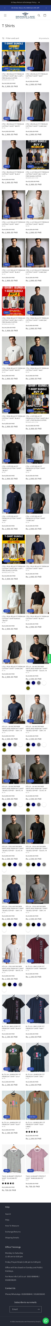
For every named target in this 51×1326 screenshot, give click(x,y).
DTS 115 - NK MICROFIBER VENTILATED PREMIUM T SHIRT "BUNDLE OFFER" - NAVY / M (13, 728)
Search (8, 1214)
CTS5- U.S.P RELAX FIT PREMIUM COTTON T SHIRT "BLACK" (13, 271)
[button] (5, 15)
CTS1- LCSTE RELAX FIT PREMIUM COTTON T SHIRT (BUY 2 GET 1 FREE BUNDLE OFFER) (37, 418)
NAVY (33, 683)
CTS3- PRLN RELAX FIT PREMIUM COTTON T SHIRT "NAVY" (37, 567)
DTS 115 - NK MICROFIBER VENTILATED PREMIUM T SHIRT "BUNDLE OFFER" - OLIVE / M (36, 788)
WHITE (44, 683)
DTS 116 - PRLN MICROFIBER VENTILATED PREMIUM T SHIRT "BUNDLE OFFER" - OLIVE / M (13, 849)
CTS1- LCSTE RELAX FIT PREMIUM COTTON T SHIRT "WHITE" (35, 468)
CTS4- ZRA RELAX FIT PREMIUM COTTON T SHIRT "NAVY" (37, 75)
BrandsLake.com (21, 1321)
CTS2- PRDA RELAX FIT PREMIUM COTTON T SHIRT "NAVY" (37, 369)
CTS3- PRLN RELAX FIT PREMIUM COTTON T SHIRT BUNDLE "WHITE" (13, 618)
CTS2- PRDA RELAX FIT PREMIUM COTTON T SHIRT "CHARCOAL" (37, 319)
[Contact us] (46, 1321)
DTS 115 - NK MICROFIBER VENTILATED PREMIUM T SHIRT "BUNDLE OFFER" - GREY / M (36, 728)
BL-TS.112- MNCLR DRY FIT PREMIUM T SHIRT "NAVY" (35, 1027)
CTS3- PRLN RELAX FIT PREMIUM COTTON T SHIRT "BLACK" (37, 617)
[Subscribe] (38, 1309)
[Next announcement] (46, 8)
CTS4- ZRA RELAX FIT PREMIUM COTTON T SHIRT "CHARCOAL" (37, 125)
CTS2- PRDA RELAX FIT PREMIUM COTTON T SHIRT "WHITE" (13, 369)
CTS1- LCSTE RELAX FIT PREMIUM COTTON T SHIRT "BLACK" (11, 468)
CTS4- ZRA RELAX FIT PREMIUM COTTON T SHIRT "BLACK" (13, 173)
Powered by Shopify (34, 1321)
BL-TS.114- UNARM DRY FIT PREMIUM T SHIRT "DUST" (11, 1123)
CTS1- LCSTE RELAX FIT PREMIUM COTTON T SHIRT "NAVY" (11, 518)
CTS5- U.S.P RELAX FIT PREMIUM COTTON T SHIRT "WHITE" (37, 223)
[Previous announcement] (5, 8)
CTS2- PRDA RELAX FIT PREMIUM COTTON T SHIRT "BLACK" (13, 417)
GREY (38, 683)
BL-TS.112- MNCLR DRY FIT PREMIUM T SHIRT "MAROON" (36, 967)
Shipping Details (12, 1237)
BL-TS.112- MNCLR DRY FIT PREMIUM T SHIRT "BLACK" (11, 1027)
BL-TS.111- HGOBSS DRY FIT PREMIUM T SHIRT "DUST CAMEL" (35, 1124)
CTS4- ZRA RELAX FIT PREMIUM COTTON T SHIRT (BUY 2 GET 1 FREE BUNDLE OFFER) (13, 76)
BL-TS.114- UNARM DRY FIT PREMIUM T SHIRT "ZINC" (35, 1075)
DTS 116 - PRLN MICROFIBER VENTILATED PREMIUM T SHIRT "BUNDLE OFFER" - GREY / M (36, 908)
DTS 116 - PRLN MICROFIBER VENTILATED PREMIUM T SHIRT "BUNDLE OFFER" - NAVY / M (13, 908)
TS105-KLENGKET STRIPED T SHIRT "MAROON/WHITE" (36, 1177)
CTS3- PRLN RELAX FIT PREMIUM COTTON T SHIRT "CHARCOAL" (13, 668)
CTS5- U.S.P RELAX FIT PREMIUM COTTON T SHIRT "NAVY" (13, 223)
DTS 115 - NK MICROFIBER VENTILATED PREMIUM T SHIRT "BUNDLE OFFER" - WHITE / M (13, 788)
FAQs (7, 1220)
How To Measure (12, 1226)
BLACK (28, 683)
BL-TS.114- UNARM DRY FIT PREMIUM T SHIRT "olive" (11, 1075)
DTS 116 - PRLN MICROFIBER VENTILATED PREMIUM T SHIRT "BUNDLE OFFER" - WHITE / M (13, 968)
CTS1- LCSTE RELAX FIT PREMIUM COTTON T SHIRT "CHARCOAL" (35, 518)
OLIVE (28, 688)
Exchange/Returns (13, 1232)
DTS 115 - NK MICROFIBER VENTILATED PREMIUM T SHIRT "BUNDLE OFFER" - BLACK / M (36, 669)
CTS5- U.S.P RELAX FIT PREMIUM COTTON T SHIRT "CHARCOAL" (37, 271)
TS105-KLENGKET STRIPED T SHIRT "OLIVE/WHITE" (12, 1177)
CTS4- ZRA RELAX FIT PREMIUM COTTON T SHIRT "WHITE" (13, 125)
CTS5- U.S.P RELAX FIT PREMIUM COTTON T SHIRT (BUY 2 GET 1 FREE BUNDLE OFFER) (37, 174)
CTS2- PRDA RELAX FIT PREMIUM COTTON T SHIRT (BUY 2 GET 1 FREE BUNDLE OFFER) (13, 320)
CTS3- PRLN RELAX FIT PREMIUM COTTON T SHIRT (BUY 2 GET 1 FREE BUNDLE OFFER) (13, 568)
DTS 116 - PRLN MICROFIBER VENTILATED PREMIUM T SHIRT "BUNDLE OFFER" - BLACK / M (36, 849)
